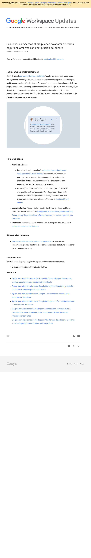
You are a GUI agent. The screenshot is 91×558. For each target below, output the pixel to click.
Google (69, 364)
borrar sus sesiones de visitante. (26, 226)
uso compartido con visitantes (32, 76)
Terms (82, 364)
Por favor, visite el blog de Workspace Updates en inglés (49, 3)
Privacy (76, 364)
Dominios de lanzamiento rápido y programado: (32, 241)
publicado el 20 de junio (54, 59)
